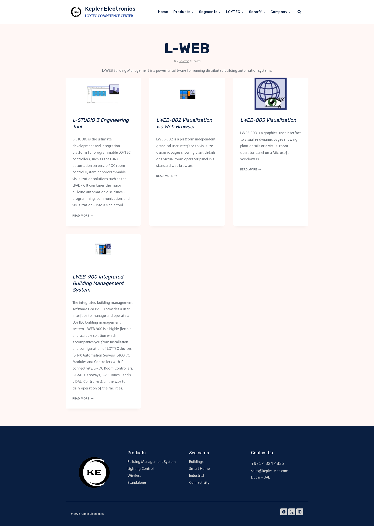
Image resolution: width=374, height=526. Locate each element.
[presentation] (103, 94)
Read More (83, 215)
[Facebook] (283, 511)
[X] (291, 511)
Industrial (196, 476)
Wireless (134, 476)
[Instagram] (299, 511)
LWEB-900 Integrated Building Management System (98, 283)
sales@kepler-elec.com (269, 471)
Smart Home (199, 469)
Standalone (136, 482)
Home (163, 12)
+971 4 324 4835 (267, 463)
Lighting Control (140, 469)
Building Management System (151, 462)
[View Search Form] (299, 12)
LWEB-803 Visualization (268, 120)
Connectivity (199, 482)
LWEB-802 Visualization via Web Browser (184, 123)
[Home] (174, 61)
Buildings (196, 462)
